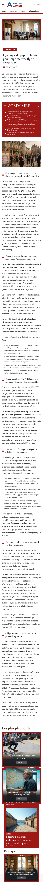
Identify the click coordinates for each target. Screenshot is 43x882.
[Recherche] (34, 4)
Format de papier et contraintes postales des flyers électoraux (21, 129)
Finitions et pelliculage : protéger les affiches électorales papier (21, 125)
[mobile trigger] (3, 4)
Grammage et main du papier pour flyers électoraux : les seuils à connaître (20, 112)
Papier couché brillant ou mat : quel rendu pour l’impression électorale (22, 116)
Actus (8, 833)
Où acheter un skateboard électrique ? (21, 757)
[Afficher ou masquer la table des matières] (34, 106)
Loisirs (21, 762)
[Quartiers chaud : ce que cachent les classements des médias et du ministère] (21, 779)
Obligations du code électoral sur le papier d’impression (20, 133)
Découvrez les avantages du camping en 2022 (21, 793)
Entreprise (10, 49)
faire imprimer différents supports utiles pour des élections (19, 322)
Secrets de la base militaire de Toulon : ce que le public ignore (19, 840)
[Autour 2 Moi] (14, 4)
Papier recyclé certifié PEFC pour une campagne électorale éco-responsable (22, 121)
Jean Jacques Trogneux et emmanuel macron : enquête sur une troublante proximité (21, 871)
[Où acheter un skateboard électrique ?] (21, 749)
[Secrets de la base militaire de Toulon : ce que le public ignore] (21, 820)
